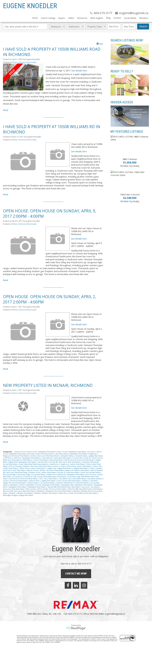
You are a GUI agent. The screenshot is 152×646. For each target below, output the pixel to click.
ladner (56, 466)
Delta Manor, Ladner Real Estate (35, 460)
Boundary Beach (47, 454)
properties (17, 477)
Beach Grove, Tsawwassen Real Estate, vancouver (76, 452)
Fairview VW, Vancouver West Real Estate (65, 462)
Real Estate (53, 479)
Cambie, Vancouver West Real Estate (44, 456)
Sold (59, 481)
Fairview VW (43, 462)
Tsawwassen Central (17, 485)
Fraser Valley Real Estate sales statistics (34, 464)
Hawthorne (54, 464)
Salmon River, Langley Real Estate (42, 481)
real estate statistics (95, 479)
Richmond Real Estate (19, 481)
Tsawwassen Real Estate (37, 487)
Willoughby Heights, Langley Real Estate (18, 495)
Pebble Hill (51, 474)
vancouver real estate (90, 487)
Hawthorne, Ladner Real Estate (73, 464)
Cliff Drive (8, 458)
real (45, 479)
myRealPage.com (76, 628)
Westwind (41, 491)
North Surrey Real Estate (90, 472)
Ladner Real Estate (10, 468)
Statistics (85, 481)
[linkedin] (76, 585)
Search (143, 26)
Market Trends (33, 470)
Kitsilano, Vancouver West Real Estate (37, 466)
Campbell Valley (67, 456)
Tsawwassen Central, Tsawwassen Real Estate (43, 485)
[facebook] (68, 585)
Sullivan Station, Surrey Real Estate (41, 483)
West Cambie (31, 489)
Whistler (12, 493)
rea (40, 479)
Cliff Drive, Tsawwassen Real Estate (27, 458)
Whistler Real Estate (25, 493)
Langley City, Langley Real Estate (59, 468)
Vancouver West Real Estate (14, 489)
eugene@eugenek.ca (115, 613)
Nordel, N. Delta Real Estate (69, 472)
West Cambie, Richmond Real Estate (52, 489)
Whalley (76, 491)
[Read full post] (23, 77)
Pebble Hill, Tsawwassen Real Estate (71, 474)
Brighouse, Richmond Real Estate (16, 456)
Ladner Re (97, 466)
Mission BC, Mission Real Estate (77, 470)
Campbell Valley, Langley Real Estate (89, 456)
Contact (117, 17)
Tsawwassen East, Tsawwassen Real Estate (77, 485)
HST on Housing (15, 466)
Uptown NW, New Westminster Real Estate (63, 487)
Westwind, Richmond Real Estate (59, 491)
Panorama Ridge (9, 474)
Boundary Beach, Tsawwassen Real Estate (72, 454)
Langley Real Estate (80, 468)
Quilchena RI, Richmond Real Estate (23, 479)
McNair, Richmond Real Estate (24, 62)
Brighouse (93, 454)
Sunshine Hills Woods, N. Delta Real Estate (72, 483)
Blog (108, 17)
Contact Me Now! (76, 573)
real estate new (65, 479)
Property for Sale (30, 477)
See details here (79, 70)
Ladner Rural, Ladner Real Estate (32, 468)
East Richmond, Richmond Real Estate (79, 460)
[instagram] (84, 585)
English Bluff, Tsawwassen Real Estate (22, 462)
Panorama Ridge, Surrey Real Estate (32, 474)
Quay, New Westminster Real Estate (52, 477)
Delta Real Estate (56, 460)
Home (35, 17)
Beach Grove (20, 452)
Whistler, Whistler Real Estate (46, 493)
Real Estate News (79, 479)
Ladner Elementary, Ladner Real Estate (76, 466)
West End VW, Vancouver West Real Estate (19, 491)
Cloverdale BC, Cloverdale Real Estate (56, 458)
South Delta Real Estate (71, 481)
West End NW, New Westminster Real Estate (85, 489)
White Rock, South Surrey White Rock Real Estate (78, 493)
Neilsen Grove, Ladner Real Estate (42, 472)
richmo (6, 481)
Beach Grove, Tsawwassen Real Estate (41, 452)
